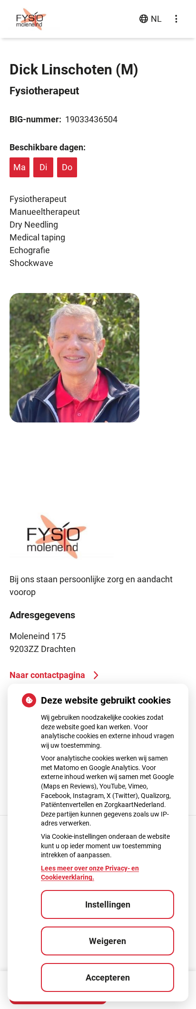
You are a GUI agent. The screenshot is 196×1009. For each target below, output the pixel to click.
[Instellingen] (176, 19)
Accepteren (108, 977)
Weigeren (107, 941)
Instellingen (107, 904)
